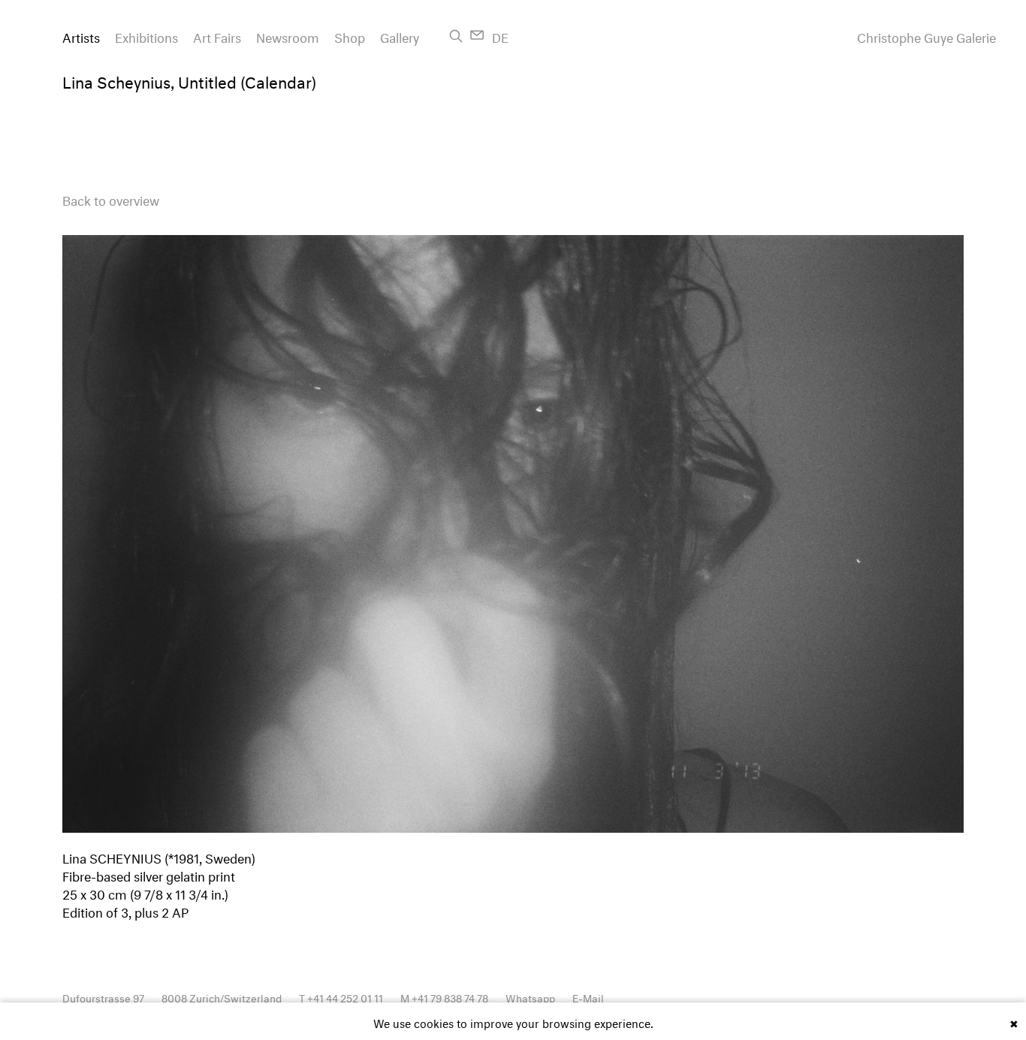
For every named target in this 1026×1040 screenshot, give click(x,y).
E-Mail (588, 997)
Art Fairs (217, 36)
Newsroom (287, 36)
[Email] (477, 35)
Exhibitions (146, 36)
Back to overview (110, 198)
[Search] (456, 36)
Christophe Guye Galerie (926, 36)
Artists (81, 36)
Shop (349, 36)
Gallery (399, 36)
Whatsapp (530, 997)
